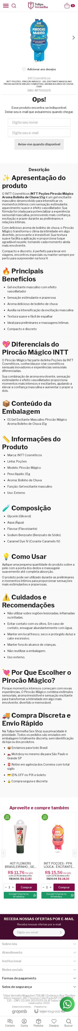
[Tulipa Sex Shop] (38, 6)
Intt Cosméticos (39, 78)
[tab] (36, 61)
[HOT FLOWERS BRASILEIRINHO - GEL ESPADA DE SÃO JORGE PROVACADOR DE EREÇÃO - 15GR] (20, 856)
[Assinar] (61, 932)
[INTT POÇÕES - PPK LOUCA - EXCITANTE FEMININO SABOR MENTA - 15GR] (58, 856)
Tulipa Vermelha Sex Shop (24, 731)
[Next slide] (73, 38)
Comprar (26, 887)
